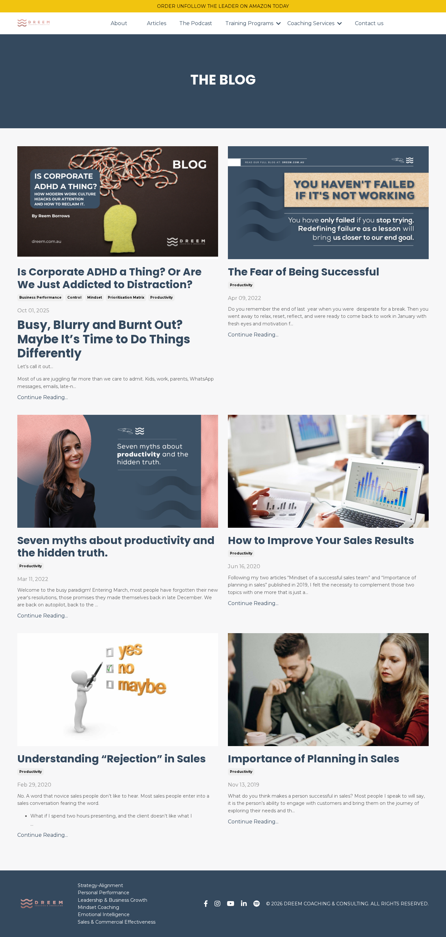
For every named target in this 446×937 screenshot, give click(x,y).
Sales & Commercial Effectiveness (116, 922)
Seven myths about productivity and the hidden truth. (116, 546)
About (119, 23)
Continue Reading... (42, 397)
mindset (94, 297)
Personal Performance (103, 893)
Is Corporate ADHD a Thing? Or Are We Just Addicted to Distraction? (109, 278)
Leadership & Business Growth (112, 900)
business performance (40, 297)
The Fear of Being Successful (303, 272)
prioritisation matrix (126, 297)
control (74, 297)
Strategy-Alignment (100, 885)
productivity (161, 297)
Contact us (369, 23)
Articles (156, 23)
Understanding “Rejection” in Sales (111, 759)
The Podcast (195, 23)
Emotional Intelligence (104, 914)
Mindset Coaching (98, 907)
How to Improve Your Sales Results (321, 540)
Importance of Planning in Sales (313, 759)
